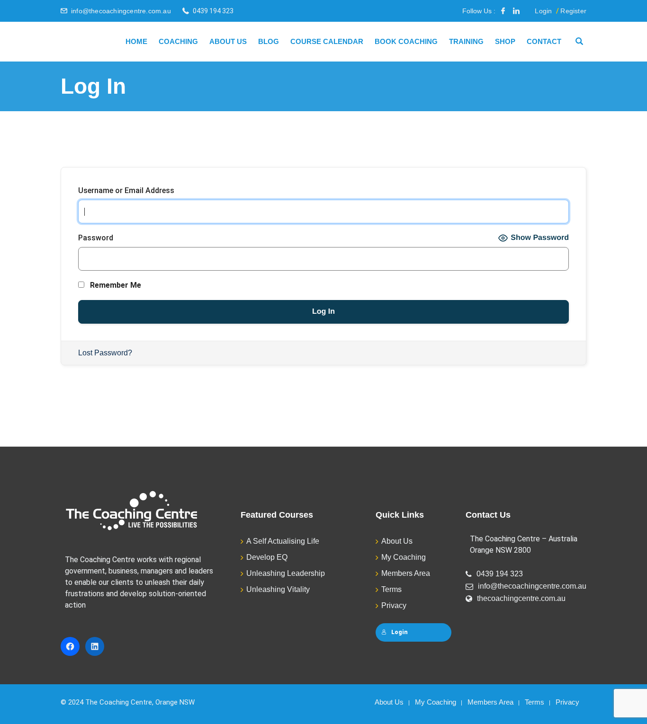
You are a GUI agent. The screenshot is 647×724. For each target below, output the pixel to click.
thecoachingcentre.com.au (521, 598)
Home (136, 41)
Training (466, 41)
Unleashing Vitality (278, 589)
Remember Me (114, 285)
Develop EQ (267, 557)
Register (573, 11)
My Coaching (403, 557)
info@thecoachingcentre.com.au (121, 11)
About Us (228, 41)
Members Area (405, 573)
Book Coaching (406, 41)
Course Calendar (326, 41)
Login (543, 11)
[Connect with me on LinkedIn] (516, 11)
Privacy (393, 605)
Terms (391, 589)
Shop (505, 41)
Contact (544, 41)
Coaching (178, 41)
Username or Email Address (126, 190)
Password (95, 237)
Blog (268, 41)
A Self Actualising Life (282, 541)
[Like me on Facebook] (503, 11)
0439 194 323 (499, 574)
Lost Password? (105, 353)
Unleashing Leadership (285, 573)
